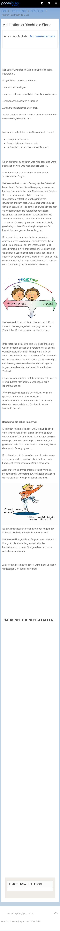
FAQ (33, 921)
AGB (38, 921)
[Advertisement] (30, 750)
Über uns (14, 921)
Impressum (24, 921)
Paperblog (12, 913)
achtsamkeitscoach (42, 36)
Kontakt (4, 921)
